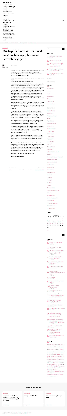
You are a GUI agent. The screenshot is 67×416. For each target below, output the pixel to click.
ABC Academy (50, 149)
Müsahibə (49, 185)
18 (50, 223)
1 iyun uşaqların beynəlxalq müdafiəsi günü (57, 344)
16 (62, 222)
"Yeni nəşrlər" (50, 139)
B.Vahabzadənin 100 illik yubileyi (52, 347)
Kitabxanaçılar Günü (50, 352)
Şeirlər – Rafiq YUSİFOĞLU (56, 326)
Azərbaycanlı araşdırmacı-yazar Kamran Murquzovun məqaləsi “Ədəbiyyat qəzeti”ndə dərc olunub (57, 321)
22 (60, 223)
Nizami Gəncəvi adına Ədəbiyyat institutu (55, 355)
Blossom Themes (17, 413)
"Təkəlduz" (49, 344)
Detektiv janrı (57, 349)
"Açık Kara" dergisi (51, 110)
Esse (61, 349)
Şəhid (60, 366)
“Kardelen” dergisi (51, 146)
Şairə (59, 364)
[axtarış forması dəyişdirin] (63, 20)
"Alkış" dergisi (50, 113)
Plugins (48, 93)
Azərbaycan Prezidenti (52, 162)
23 (62, 223)
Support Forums (50, 96)
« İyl (48, 230)
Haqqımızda (49, 175)
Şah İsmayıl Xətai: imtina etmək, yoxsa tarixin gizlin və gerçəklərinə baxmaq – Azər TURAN (57, 65)
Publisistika (49, 193)
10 (47, 222)
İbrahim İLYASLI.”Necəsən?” (56, 290)
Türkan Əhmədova (55, 359)
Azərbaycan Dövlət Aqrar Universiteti (55, 157)
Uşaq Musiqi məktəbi (53, 361)
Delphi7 (3, 65)
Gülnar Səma (57, 351)
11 (50, 222)
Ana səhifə (49, 154)
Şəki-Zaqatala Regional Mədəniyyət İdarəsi (54, 369)
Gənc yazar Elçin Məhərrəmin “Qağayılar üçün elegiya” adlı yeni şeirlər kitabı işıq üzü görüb (57, 295)
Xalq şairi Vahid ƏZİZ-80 (30, 395)
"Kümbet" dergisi (50, 126)
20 (55, 223)
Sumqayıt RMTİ (50, 200)
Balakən (59, 347)
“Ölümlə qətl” (55, 376)
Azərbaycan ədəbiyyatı (52, 159)
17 (47, 223)
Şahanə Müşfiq (52, 364)
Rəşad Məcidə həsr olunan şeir (56, 305)
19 (52, 223)
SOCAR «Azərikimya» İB (52, 198)
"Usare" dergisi (50, 134)
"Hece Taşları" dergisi (51, 123)
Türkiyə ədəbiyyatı (51, 208)
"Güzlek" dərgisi (50, 121)
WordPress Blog (50, 101)
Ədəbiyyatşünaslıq (51, 172)
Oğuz (48, 357)
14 (58, 222)
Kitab (62, 351)
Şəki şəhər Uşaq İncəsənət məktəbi (52, 374)
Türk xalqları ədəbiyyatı (52, 203)
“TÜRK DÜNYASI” (50, 376)
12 (52, 222)
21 (58, 223)
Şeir (62, 364)
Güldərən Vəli (52, 351)
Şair (57, 364)
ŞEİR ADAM (52, 277)
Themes (48, 98)
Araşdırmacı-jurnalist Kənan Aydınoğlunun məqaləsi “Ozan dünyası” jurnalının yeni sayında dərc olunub (11, 398)
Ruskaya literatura (51, 195)
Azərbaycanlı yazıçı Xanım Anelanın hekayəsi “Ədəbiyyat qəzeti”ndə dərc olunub (56, 315)
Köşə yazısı (49, 177)
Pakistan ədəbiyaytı (51, 187)
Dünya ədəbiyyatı (50, 167)
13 (55, 222)
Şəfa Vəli (54, 366)
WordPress (26, 413)
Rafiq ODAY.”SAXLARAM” (56, 60)
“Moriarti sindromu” (60, 374)
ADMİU (53, 346)
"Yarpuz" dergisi (50, 136)
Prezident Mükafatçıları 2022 (53, 190)
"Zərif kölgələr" (50, 141)
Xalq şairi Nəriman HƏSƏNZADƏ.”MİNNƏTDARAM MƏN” (57, 273)
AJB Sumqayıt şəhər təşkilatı (53, 151)
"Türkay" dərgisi (50, 131)
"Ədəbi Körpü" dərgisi (51, 116)
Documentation (50, 88)
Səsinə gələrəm (49, 359)
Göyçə (48, 351)
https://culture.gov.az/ (19, 156)
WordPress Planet (51, 104)
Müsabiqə (49, 182)
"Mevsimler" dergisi (51, 128)
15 (60, 222)
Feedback (49, 91)
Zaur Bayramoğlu (51, 362)
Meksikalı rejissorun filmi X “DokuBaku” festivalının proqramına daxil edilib (55, 331)
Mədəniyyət (49, 180)
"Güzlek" (49, 118)
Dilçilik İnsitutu (50, 164)
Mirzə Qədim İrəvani (56, 352)
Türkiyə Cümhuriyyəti (51, 205)
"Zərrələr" (49, 144)
